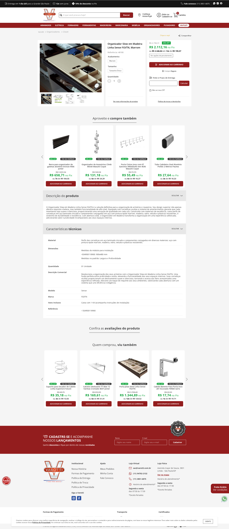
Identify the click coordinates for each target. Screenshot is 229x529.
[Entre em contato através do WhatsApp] (224, 499)
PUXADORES (169, 25)
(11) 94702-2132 (140, 473)
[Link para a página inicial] (41, 32)
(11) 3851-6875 (139, 479)
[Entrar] (164, 15)
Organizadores (152, 25)
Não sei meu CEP (158, 90)
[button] (145, 15)
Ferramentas (89, 25)
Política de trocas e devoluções (169, 101)
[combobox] (96, 15)
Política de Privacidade (41, 522)
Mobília (136, 25)
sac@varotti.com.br (142, 468)
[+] (119, 81)
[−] (109, 81)
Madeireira (105, 25)
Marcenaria (121, 25)
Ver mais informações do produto (125, 101)
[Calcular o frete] (184, 83)
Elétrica (59, 25)
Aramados (45, 25)
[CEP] (163, 83)
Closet (65, 32)
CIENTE (208, 521)
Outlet (183, 25)
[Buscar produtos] (126, 15)
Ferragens (73, 25)
